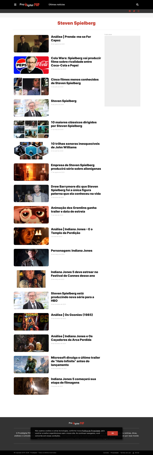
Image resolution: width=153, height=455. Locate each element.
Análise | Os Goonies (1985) (72, 315)
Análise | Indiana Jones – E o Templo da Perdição (72, 231)
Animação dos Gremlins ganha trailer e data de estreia (74, 209)
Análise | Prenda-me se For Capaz (71, 38)
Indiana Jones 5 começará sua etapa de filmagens (73, 380)
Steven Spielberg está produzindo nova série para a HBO (72, 297)
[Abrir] (15, 4)
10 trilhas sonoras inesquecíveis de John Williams (75, 145)
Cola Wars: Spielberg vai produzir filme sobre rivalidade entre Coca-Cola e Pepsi (76, 61)
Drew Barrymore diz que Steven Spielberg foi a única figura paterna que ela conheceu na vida (76, 190)
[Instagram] (138, 11)
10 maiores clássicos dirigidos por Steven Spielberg (74, 124)
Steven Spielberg (63, 101)
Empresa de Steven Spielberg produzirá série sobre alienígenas (76, 167)
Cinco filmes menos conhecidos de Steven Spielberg (75, 81)
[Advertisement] (123, 71)
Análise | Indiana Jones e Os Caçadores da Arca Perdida (72, 338)
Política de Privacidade (91, 431)
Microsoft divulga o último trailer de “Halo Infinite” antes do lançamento (75, 361)
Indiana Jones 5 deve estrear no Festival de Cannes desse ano (74, 273)
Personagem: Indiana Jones (71, 250)
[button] (137, 4)
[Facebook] (130, 11)
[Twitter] (134, 11)
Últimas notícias (57, 4)
